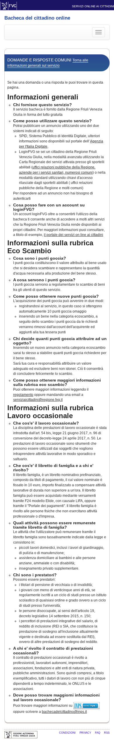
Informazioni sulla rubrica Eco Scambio (50, 246)
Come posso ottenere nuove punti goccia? (56, 296)
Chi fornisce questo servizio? (42, 104)
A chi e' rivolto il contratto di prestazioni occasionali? (53, 650)
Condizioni (68, 732)
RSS (107, 732)
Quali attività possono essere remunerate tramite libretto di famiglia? (54, 525)
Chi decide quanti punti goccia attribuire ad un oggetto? (60, 340)
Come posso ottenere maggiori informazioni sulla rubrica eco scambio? (57, 382)
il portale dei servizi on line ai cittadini (73, 235)
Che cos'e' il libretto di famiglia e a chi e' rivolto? (53, 467)
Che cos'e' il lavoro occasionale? (46, 423)
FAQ (98, 732)
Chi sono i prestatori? (35, 575)
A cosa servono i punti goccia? (44, 279)
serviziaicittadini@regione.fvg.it (38, 400)
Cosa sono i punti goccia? (39, 258)
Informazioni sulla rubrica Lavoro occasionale (50, 411)
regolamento (23, 395)
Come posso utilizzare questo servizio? (52, 120)
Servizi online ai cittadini (93, 6)
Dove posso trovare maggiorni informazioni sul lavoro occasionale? (56, 697)
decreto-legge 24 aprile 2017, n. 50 (67, 438)
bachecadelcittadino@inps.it (64, 712)
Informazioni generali (42, 97)
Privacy (86, 732)
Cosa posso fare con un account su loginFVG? (49, 207)
